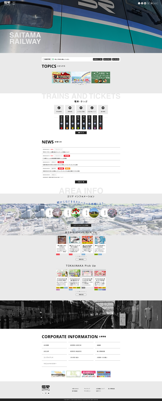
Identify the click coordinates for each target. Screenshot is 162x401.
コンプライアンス (48, 357)
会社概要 (46, 345)
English (155, 3)
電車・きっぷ (81, 132)
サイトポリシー (87, 391)
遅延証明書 (106, 59)
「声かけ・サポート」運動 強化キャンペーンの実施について (56, 151)
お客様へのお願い (102, 357)
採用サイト (98, 391)
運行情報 (115, 59)
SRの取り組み (74, 357)
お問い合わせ (75, 388)
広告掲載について (100, 388)
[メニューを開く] (13, 2)
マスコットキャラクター (50, 363)
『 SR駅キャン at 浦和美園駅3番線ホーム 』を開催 (55, 158)
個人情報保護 (101, 351)
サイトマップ (87, 388)
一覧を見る (81, 259)
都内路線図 (74, 391)
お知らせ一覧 (81, 181)
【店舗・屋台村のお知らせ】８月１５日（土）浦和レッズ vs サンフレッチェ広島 (60, 164)
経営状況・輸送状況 (76, 351)
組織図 (99, 345)
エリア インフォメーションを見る (81, 225)
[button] (76, 84)
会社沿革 (46, 351)
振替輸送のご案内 (97, 59)
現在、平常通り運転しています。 (62, 59)
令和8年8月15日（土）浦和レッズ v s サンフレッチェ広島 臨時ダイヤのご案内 (61, 171)
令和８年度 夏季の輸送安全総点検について (53, 177)
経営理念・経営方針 (76, 345)
